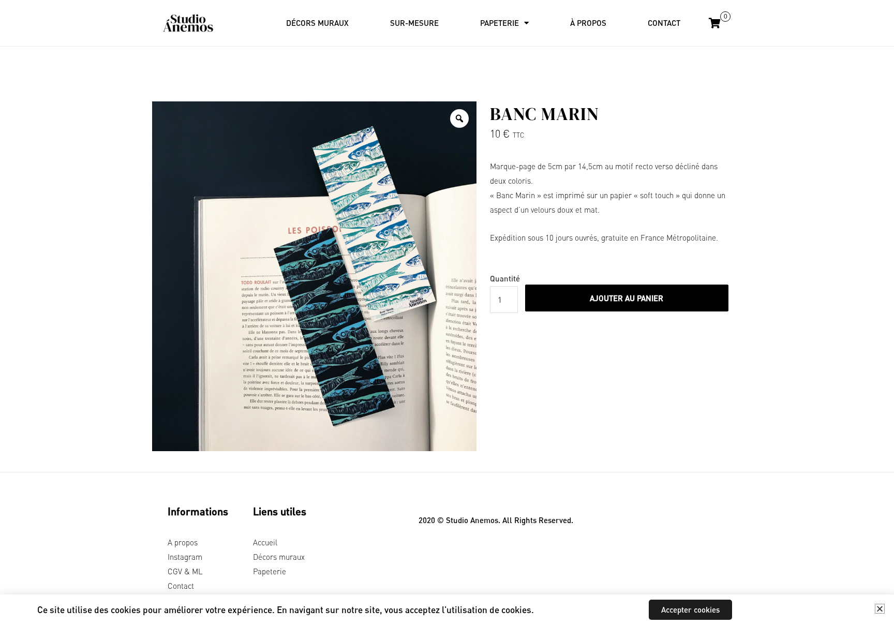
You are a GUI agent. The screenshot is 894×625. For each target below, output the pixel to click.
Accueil (265, 542)
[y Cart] (715, 23)
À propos (588, 22)
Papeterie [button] (499, 22)
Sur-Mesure (414, 22)
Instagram (185, 557)
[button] (880, 609)
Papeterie (269, 571)
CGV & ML (185, 571)
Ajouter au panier (626, 298)
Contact (664, 22)
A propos (183, 542)
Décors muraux (317, 22)
